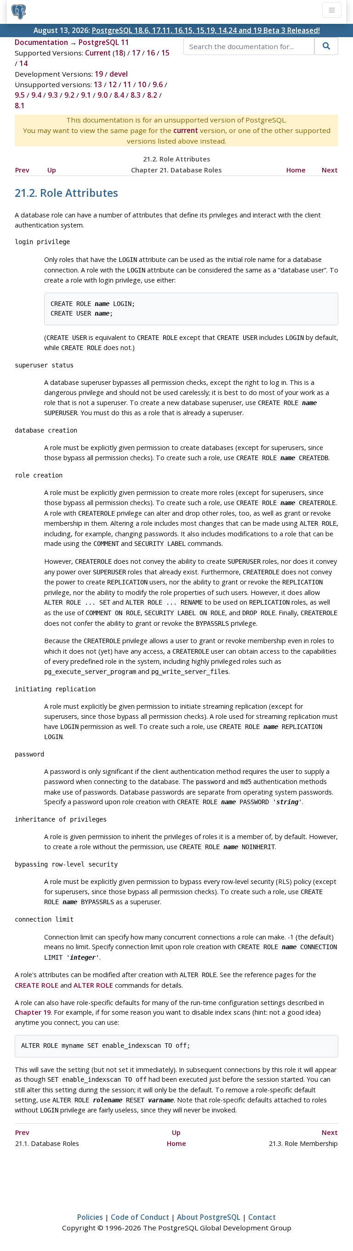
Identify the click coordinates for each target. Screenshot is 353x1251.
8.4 (119, 95)
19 (99, 73)
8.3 (136, 95)
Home (296, 170)
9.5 (20, 95)
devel (118, 73)
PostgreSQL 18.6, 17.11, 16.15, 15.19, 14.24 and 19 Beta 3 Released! (206, 30)
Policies (90, 1217)
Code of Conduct (140, 1217)
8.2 (152, 95)
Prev (22, 170)
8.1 (20, 105)
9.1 (86, 95)
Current (98, 52)
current (185, 130)
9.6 (158, 84)
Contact (262, 1217)
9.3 (53, 95)
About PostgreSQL (208, 1217)
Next (330, 170)
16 (151, 52)
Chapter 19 (33, 1012)
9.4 (36, 95)
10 (142, 84)
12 (112, 84)
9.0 (102, 95)
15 (165, 52)
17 (136, 52)
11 (127, 84)
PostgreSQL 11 (104, 42)
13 (98, 84)
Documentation (41, 42)
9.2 (69, 95)
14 (23, 63)
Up (51, 170)
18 (119, 52)
